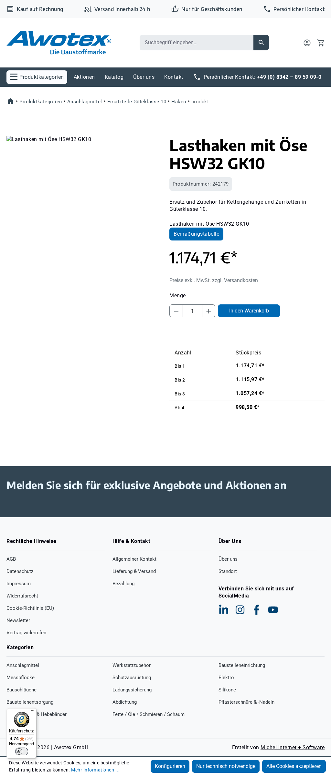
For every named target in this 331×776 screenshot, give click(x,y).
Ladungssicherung (132, 690)
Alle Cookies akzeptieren (294, 766)
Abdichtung (124, 702)
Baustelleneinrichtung (242, 665)
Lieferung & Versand (134, 571)
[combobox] (196, 42)
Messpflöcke (20, 677)
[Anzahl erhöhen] (209, 310)
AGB (11, 559)
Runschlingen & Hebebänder (36, 714)
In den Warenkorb (249, 311)
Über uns (228, 559)
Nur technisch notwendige (225, 766)
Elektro (226, 677)
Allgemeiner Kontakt (134, 559)
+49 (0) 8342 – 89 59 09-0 (289, 77)
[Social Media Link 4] (273, 610)
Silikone (227, 690)
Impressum (18, 584)
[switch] (21, 751)
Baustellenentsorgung (29, 702)
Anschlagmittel (22, 665)
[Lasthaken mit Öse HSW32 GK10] (84, 205)
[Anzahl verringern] (176, 310)
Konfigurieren (170, 766)
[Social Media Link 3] (256, 610)
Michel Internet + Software (293, 747)
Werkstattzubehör (131, 665)
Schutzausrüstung (131, 677)
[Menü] (33, 712)
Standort (228, 571)
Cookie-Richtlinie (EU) (30, 608)
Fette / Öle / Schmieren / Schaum (148, 714)
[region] (84, 205)
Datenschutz (19, 571)
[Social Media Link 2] (240, 610)
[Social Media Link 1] (224, 610)
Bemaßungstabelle (196, 234)
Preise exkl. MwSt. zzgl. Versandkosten (213, 280)
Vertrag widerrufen (26, 633)
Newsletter (18, 620)
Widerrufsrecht (22, 596)
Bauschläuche (21, 690)
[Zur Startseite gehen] (58, 43)
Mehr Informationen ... (95, 769)
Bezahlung (123, 584)
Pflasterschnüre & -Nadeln (246, 702)
